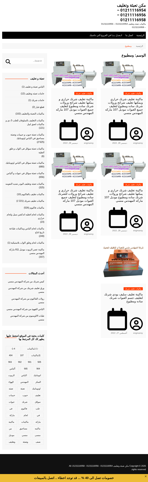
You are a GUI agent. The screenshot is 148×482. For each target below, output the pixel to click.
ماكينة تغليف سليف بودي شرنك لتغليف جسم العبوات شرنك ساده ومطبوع (123, 298)
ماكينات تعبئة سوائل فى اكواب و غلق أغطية (26, 150)
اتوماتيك (37, 375)
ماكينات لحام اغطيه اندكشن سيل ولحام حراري (25, 216)
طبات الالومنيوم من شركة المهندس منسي (27, 318)
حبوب (25, 395)
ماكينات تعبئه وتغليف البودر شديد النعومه (24, 184)
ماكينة (11, 422)
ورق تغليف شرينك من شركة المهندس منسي (26, 290)
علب (38, 408)
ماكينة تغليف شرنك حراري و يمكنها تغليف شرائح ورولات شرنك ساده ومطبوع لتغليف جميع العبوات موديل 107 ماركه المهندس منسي (75, 106)
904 (38, 368)
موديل (11, 435)
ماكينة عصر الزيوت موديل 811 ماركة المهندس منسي (26, 251)
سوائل (38, 402)
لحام (26, 415)
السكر (38, 382)
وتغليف (12, 442)
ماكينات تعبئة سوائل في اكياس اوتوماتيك (25, 163)
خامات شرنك (38, 100)
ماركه (38, 422)
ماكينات (24, 422)
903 (10, 362)
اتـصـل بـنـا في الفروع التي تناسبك (105, 35)
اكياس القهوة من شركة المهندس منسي (25, 309)
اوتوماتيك (36, 388)
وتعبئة (25, 442)
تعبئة (23, 388)
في (38, 415)
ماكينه (37, 428)
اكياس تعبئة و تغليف (34, 87)
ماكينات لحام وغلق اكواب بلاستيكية (27, 243)
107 (22, 355)
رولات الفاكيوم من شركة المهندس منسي (27, 301)
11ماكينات (35, 355)
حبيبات (12, 395)
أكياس (12, 368)
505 (39, 362)
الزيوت (11, 375)
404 (10, 355)
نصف (38, 442)
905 (25, 368)
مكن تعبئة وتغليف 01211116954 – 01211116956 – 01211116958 (131, 12)
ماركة (12, 415)
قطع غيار (40, 107)
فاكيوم (24, 408)
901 (29, 362)
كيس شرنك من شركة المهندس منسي (26, 281)
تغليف (37, 395)
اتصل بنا (129, 35)
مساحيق (23, 428)
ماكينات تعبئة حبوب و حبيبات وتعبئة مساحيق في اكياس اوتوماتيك (27, 136)
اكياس (24, 375)
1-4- (13, 348)
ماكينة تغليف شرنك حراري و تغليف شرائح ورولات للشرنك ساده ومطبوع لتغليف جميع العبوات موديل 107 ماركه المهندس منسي (76, 197)
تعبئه (11, 388)
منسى (37, 435)
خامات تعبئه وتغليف (34, 93)
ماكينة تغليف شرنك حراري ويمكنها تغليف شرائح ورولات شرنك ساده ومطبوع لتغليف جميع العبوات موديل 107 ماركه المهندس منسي (124, 106)
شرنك (24, 402)
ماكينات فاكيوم (37, 207)
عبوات (12, 402)
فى (10, 408)
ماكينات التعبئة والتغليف (32, 113)
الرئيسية (140, 35)
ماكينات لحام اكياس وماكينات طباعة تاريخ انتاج (26, 230)
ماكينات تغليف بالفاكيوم (33, 194)
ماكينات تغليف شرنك (133, 93)
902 (20, 362)
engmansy (138, 143)
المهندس (24, 382)
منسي (24, 435)
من (10, 428)
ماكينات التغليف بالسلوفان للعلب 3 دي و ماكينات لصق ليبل (25, 122)
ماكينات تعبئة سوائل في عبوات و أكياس (25, 173)
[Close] (145, 476)
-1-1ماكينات (32, 348)
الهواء (11, 382)
